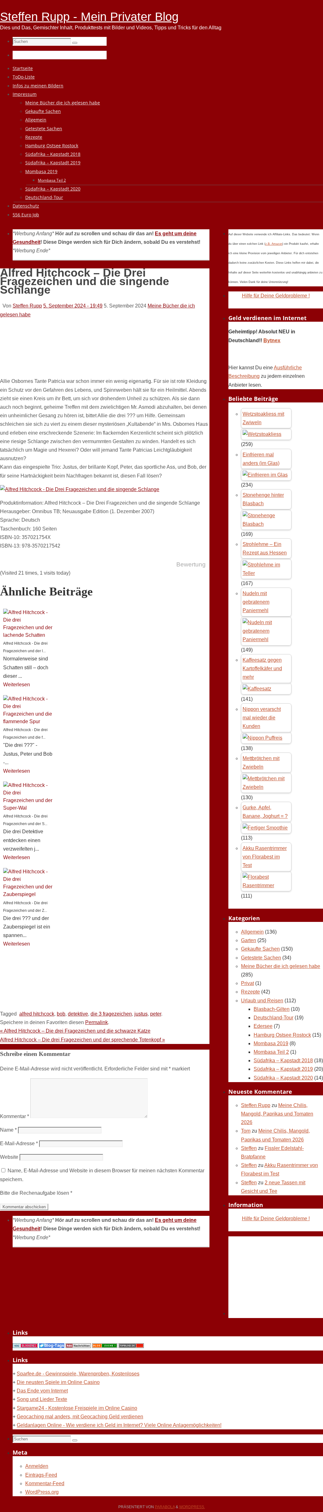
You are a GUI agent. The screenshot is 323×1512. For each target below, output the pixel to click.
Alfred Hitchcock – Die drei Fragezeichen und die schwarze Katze (75, 1031)
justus (141, 1014)
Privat (247, 983)
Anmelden (36, 1466)
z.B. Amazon (273, 243)
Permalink (96, 1022)
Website (9, 1157)
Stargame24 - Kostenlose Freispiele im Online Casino (77, 1408)
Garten (248, 940)
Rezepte (250, 991)
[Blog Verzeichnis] (104, 1346)
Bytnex (271, 340)
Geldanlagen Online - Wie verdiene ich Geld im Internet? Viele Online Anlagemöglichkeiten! (119, 1425)
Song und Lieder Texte (42, 1399)
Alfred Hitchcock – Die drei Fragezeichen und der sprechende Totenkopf (82, 1039)
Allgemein (252, 932)
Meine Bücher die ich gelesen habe (280, 966)
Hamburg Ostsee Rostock (282, 1035)
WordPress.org (42, 1492)
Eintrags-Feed (41, 1475)
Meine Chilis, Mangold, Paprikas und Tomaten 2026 (277, 1114)
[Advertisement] (115, 355)
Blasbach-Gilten (272, 1009)
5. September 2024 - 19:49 (73, 305)
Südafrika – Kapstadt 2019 (283, 1069)
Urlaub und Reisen (262, 1000)
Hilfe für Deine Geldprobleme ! (276, 295)
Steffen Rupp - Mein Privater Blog (89, 16)
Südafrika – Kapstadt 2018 (283, 1060)
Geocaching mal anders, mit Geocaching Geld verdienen (80, 1416)
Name (8, 1130)
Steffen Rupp (27, 305)
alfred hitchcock (36, 1014)
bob (61, 1014)
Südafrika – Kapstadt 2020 (283, 1078)
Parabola (165, 1507)
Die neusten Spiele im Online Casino (58, 1382)
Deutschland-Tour (273, 1017)
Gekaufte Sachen (260, 949)
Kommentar (14, 1116)
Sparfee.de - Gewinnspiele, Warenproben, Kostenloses (78, 1373)
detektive (78, 1014)
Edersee (263, 1026)
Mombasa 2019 (271, 1043)
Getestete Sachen (261, 957)
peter (155, 1014)
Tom (245, 1131)
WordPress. (192, 1507)
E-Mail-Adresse (19, 1143)
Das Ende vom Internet (42, 1390)
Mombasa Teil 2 (271, 1052)
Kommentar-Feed (44, 1483)
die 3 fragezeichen (111, 1014)
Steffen (249, 1148)
